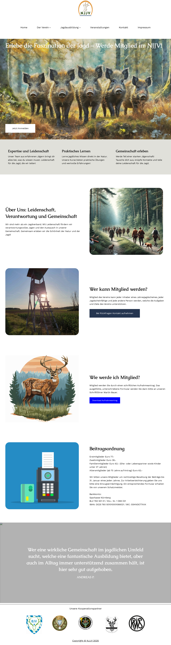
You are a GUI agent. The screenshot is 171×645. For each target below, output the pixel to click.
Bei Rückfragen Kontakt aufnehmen (114, 313)
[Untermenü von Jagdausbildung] (80, 27)
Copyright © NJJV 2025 (85, 640)
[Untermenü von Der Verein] (50, 27)
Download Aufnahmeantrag (104, 400)
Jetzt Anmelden (20, 128)
